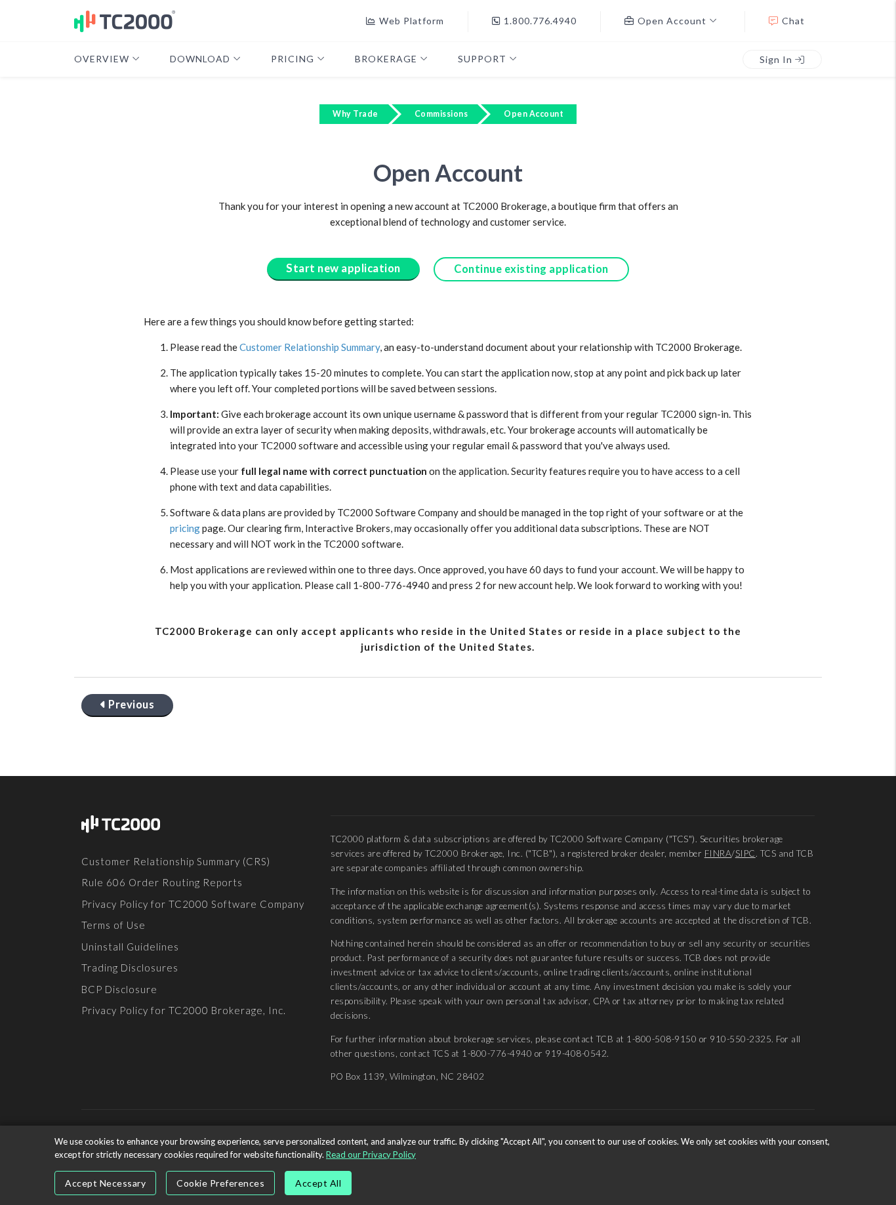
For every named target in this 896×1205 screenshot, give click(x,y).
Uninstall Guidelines (130, 946)
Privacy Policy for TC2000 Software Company (192, 904)
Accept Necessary (105, 1183)
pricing (185, 528)
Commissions (441, 114)
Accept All (318, 1183)
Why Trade (355, 114)
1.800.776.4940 (540, 20)
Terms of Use (113, 925)
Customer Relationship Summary (309, 347)
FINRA (718, 853)
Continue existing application (531, 269)
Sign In (777, 59)
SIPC (745, 853)
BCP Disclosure (119, 989)
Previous (130, 704)
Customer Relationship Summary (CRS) (175, 861)
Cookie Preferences (220, 1183)
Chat (793, 20)
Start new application (343, 268)
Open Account (533, 114)
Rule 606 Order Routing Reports (162, 882)
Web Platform (411, 20)
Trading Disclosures (129, 967)
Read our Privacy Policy (371, 1154)
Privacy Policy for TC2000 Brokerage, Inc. (183, 1010)
